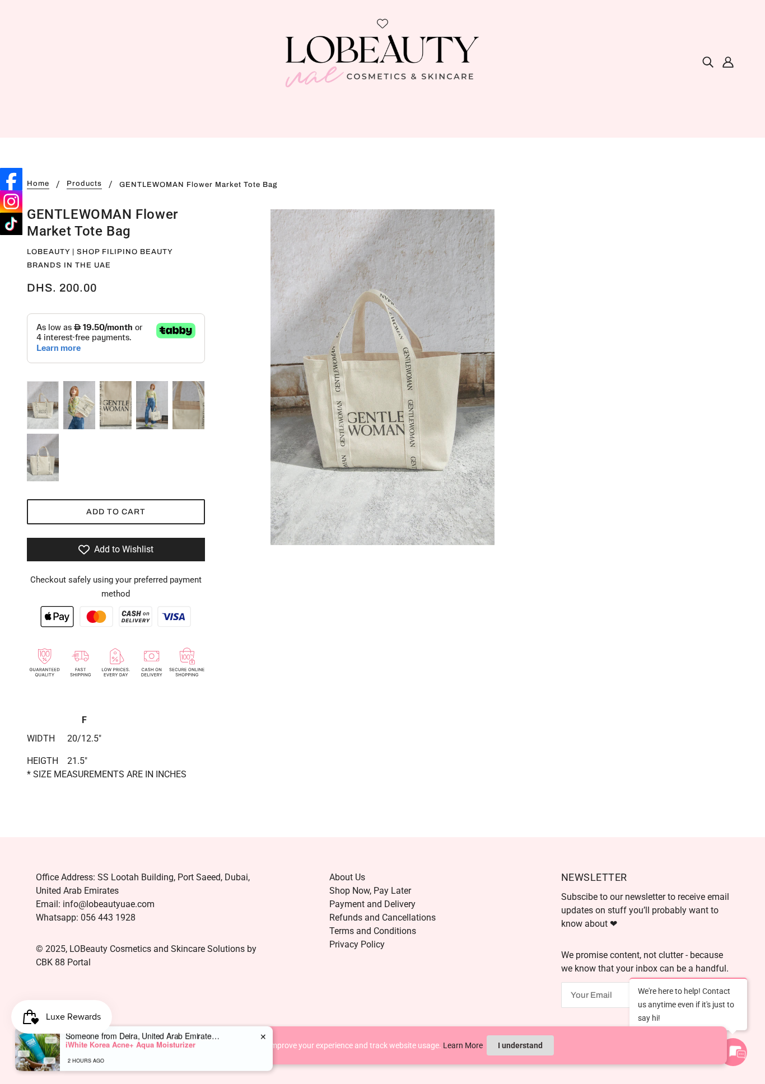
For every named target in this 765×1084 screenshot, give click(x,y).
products (84, 183)
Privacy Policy (357, 944)
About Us (347, 877)
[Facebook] (11, 179)
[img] (708, 61)
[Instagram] (11, 201)
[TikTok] (11, 224)
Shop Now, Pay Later (370, 890)
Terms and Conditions (372, 931)
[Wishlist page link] (382, 23)
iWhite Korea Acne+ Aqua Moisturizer (130, 1040)
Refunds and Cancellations (382, 917)
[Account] (728, 61)
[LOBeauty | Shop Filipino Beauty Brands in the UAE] (382, 60)
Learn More (463, 1045)
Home (38, 183)
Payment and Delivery (372, 904)
